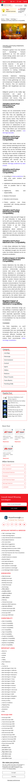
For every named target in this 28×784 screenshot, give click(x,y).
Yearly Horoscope (6, 585)
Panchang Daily (8, 384)
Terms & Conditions (7, 702)
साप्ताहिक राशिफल (6, 591)
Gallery (4, 659)
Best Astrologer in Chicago (9, 677)
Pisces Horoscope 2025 (8, 743)
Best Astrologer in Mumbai (9, 692)
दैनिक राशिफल (5, 589)
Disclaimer (5, 709)
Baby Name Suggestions (8, 544)
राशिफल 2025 (5, 745)
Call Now (14, 508)
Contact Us (5, 666)
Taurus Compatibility (7, 623)
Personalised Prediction (9, 472)
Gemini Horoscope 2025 (8, 724)
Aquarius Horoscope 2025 (8, 741)
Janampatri (6, 487)
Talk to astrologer (14, 504)
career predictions (17, 176)
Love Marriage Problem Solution (10, 570)
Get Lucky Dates (6, 542)
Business (6, 373)
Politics (6, 370)
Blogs (7, 19)
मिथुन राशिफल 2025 (7, 752)
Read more (6, 441)
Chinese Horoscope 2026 (8, 610)
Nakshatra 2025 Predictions (9, 604)
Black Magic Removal (7, 563)
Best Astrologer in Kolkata (8, 698)
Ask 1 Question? (7, 465)
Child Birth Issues (6, 555)
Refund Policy (5, 707)
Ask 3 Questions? (7, 468)
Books (3, 657)
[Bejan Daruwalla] (6, 5)
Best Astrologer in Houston (9, 685)
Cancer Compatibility (7, 627)
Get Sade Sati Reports (7, 561)
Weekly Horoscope (7, 578)
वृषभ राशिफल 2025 (6, 750)
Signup (25, 1)
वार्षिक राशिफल (5, 597)
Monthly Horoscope (7, 582)
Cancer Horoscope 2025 (8, 726)
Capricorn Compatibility (8, 640)
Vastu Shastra (8, 380)
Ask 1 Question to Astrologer (9, 565)
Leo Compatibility (6, 630)
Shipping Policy (6, 705)
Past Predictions (6, 662)
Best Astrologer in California (9, 670)
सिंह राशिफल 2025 (6, 756)
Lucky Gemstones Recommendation (11, 537)
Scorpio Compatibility (7, 636)
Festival (6, 363)
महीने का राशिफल (6, 595)
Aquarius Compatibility (8, 642)
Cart (13, 1)
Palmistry (4, 600)
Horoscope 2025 (6, 717)
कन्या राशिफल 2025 (7, 758)
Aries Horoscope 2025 (7, 719)
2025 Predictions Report (9, 479)
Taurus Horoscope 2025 (8, 722)
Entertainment (8, 360)
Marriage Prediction (8, 483)
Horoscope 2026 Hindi (7, 615)
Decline (13, 776)
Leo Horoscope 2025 (7, 728)
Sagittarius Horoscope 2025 (9, 737)
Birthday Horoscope (7, 580)
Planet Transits (8, 377)
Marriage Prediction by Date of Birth (11, 548)
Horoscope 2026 (6, 613)
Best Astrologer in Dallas (8, 683)
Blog (3, 664)
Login (20, 1)
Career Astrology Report (8, 535)
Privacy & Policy (6, 700)
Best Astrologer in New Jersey (9, 672)
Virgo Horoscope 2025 (7, 730)
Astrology (13, 19)
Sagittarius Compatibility (8, 638)
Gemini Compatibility (7, 625)
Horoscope (7, 356)
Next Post (6, 426)
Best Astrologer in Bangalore (9, 696)
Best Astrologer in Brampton (9, 674)
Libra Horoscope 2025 (7, 732)
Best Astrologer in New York (9, 668)
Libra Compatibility (7, 634)
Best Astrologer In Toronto (9, 687)
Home (2, 19)
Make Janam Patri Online (8, 546)
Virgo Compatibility (7, 632)
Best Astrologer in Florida (8, 681)
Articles (4, 653)
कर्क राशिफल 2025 (6, 754)
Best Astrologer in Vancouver (9, 690)
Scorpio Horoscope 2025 (8, 734)
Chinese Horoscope (7, 602)
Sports (6, 367)
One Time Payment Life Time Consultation (13, 553)
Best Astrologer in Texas (8, 679)
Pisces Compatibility (7, 645)
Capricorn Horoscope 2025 (9, 739)
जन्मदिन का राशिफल (7, 593)
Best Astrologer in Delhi (8, 694)
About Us (4, 651)
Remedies (5, 476)
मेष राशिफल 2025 (6, 747)
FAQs (3, 711)
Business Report (6, 559)
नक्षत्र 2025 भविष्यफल (7, 606)
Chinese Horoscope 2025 (8, 608)
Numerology (5, 587)
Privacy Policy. (12, 768)
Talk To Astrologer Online (8, 533)
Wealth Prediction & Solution (9, 557)
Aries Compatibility (7, 621)
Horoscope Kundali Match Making (10, 550)
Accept (13, 772)
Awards (4, 655)
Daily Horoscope (6, 576)
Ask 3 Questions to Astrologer (9, 568)
